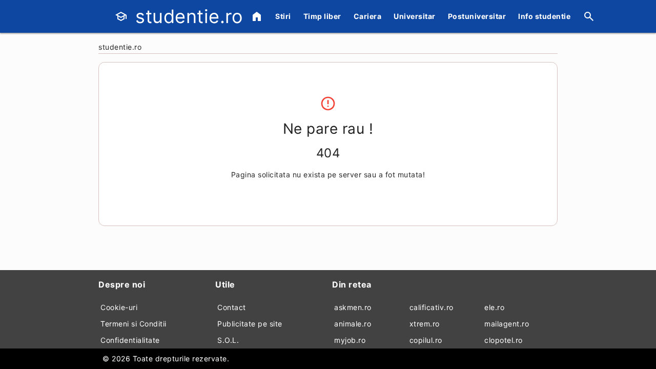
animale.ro (352, 323)
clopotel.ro (503, 340)
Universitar (415, 16)
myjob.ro (349, 340)
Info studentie (544, 16)
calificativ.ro (431, 307)
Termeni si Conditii (133, 323)
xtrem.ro (424, 323)
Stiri (283, 16)
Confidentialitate (130, 340)
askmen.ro (353, 307)
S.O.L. (228, 340)
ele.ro (494, 307)
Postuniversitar (477, 16)
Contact (231, 307)
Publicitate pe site (249, 323)
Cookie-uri (118, 307)
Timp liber (322, 16)
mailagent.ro (506, 323)
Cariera (368, 16)
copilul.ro (425, 340)
